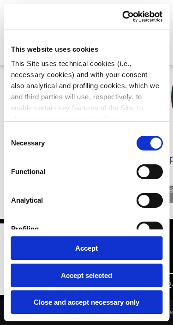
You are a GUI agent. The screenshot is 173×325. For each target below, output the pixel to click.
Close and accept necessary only (86, 302)
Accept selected (86, 275)
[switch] (149, 171)
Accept (86, 248)
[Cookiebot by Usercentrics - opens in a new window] (123, 17)
